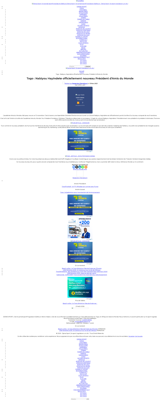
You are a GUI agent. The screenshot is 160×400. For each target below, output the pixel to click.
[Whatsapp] (82, 167)
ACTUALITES (83, 51)
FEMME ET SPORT (81, 36)
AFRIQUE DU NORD (83, 33)
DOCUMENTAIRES (83, 54)
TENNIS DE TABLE (83, 19)
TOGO (82, 8)
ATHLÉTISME (83, 13)
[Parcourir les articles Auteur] (80, 176)
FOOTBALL (83, 10)
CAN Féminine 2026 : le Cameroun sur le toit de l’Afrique (81, 270)
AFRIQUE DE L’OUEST (83, 29)
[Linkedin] (79, 167)
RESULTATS (82, 59)
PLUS (82, 44)
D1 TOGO (83, 60)
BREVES (83, 49)
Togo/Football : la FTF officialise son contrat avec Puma (80, 186)
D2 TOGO (83, 62)
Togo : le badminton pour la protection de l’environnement (80, 192)
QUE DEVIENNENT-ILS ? (82, 57)
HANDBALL (83, 14)
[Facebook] (73, 167)
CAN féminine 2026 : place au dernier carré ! (81, 273)
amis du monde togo (80, 169)
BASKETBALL (83, 11)
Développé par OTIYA (80, 105)
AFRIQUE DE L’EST (83, 32)
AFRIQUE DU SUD (83, 35)
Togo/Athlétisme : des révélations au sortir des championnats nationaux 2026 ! (82, 271)
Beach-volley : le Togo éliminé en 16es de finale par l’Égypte (82, 268)
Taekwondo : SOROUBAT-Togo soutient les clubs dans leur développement (81, 275)
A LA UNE (83, 46)
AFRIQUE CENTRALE (83, 30)
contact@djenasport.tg (82, 321)
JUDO (83, 24)
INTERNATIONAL (81, 38)
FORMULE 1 (83, 40)
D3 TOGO (83, 63)
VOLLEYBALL (83, 16)
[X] (76, 167)
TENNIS (83, 17)
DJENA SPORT (82, 6)
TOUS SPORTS (83, 43)
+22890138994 (87, 320)
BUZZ (83, 47)
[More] (86, 167)
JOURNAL (83, 55)
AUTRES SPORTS (83, 25)
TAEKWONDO (83, 22)
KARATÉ (83, 21)
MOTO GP (83, 41)
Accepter (131, 336)
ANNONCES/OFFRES (83, 52)
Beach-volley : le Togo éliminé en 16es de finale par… (80, 303)
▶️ (78, 103)
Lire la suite (138, 336)
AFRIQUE (81, 27)
